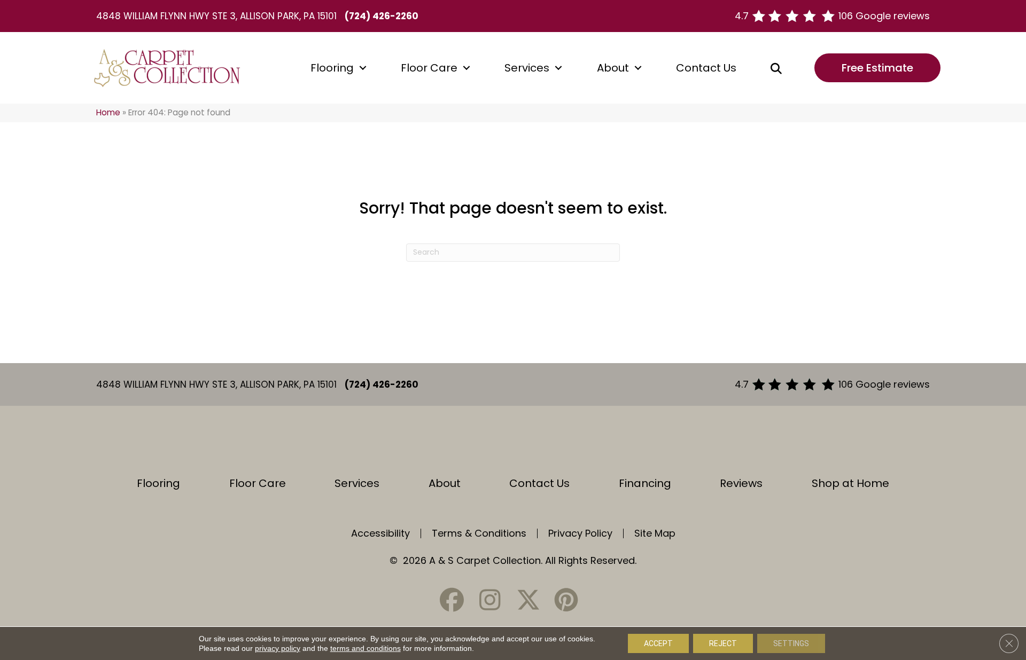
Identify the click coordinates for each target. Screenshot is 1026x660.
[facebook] (452, 600)
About (613, 67)
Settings (791, 643)
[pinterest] (566, 600)
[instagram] (490, 600)
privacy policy (277, 648)
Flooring (332, 67)
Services (526, 67)
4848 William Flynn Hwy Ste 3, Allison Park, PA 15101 (216, 16)
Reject (723, 643)
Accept (658, 643)
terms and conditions (365, 648)
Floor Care (429, 67)
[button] (363, 67)
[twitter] (528, 600)
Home (108, 112)
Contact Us (706, 67)
